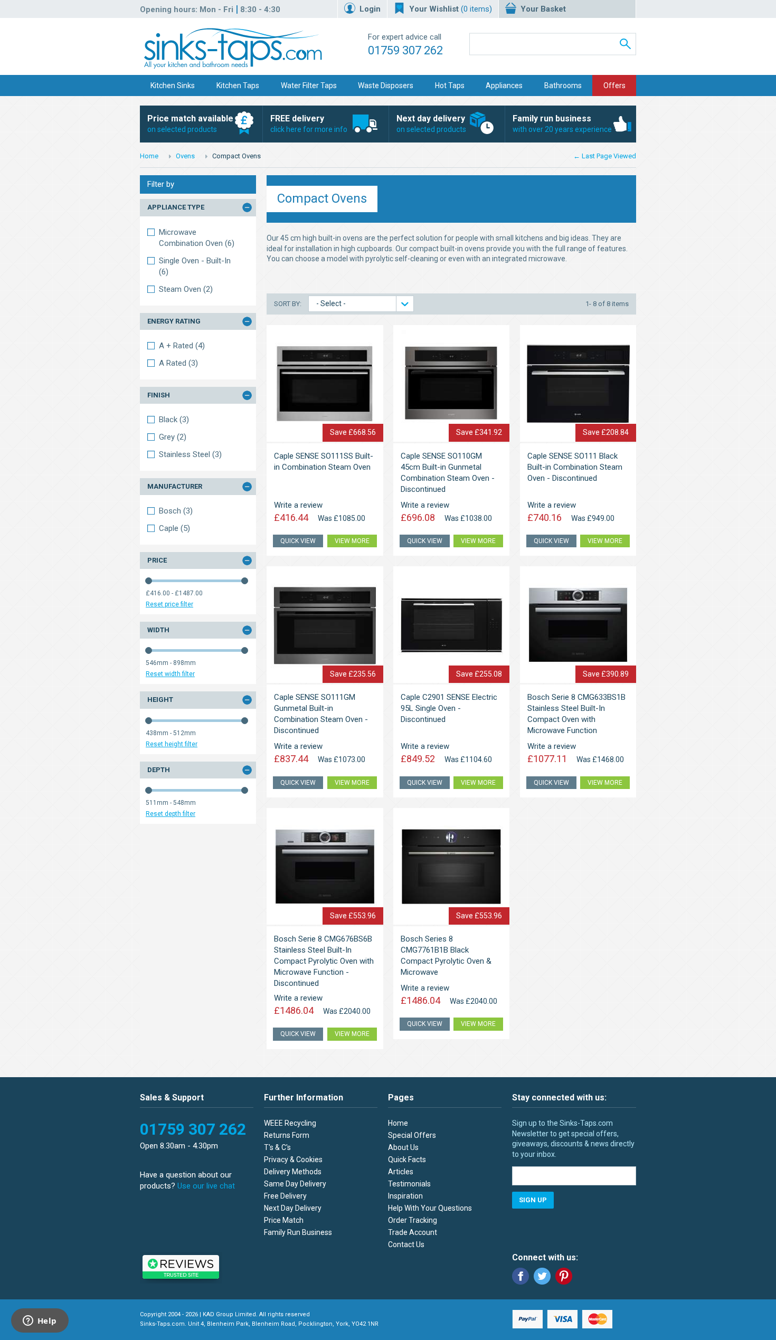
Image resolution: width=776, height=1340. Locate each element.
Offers (614, 85)
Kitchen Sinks (172, 85)
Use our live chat (206, 1186)
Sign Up (533, 1200)
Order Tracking (412, 1220)
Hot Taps (450, 85)
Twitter (542, 1276)
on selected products (190, 123)
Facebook (520, 1276)
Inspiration (405, 1196)
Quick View (298, 541)
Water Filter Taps (309, 85)
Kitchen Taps (237, 85)
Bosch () (176, 511)
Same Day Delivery (295, 1184)
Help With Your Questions (430, 1208)
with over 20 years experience (562, 123)
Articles (400, 1171)
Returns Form (286, 1135)
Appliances (504, 85)
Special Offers (412, 1135)
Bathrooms (563, 85)
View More (352, 541)
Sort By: (288, 304)
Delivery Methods (292, 1171)
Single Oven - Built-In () (195, 266)
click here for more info (308, 123)
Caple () (174, 528)
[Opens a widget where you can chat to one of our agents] (40, 1321)
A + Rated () (182, 345)
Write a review (298, 505)
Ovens (185, 156)
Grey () (172, 437)
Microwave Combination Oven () (196, 237)
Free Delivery (285, 1196)
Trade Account (412, 1232)
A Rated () (178, 363)
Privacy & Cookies (293, 1159)
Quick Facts (407, 1159)
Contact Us (406, 1244)
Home (149, 156)
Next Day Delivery (292, 1208)
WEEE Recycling (290, 1123)
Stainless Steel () (190, 454)
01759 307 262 (405, 50)
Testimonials (409, 1184)
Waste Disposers (385, 85)
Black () (174, 419)
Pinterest (563, 1276)
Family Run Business (298, 1232)
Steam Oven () (186, 289)
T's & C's (277, 1147)
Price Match (284, 1220)
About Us (403, 1147)
